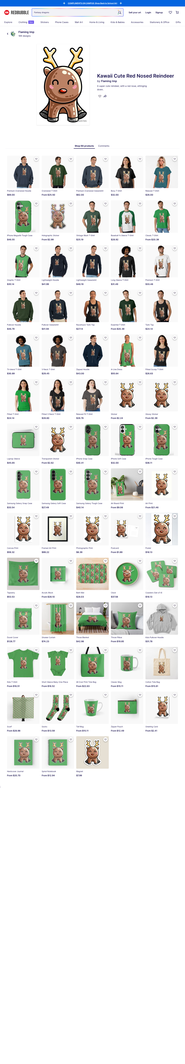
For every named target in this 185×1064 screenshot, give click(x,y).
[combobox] (77, 12)
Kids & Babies (118, 22)
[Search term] (119, 12)
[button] (92, 3)
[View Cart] (177, 12)
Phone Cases (61, 22)
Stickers (44, 22)
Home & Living (96, 22)
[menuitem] (8, 22)
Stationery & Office (159, 22)
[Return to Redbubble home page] (16, 12)
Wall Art (79, 22)
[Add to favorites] (100, 96)
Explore (8, 22)
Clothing (26, 22)
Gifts (178, 22)
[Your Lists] (170, 12)
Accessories (137, 22)
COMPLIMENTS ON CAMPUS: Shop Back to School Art (92, 3)
